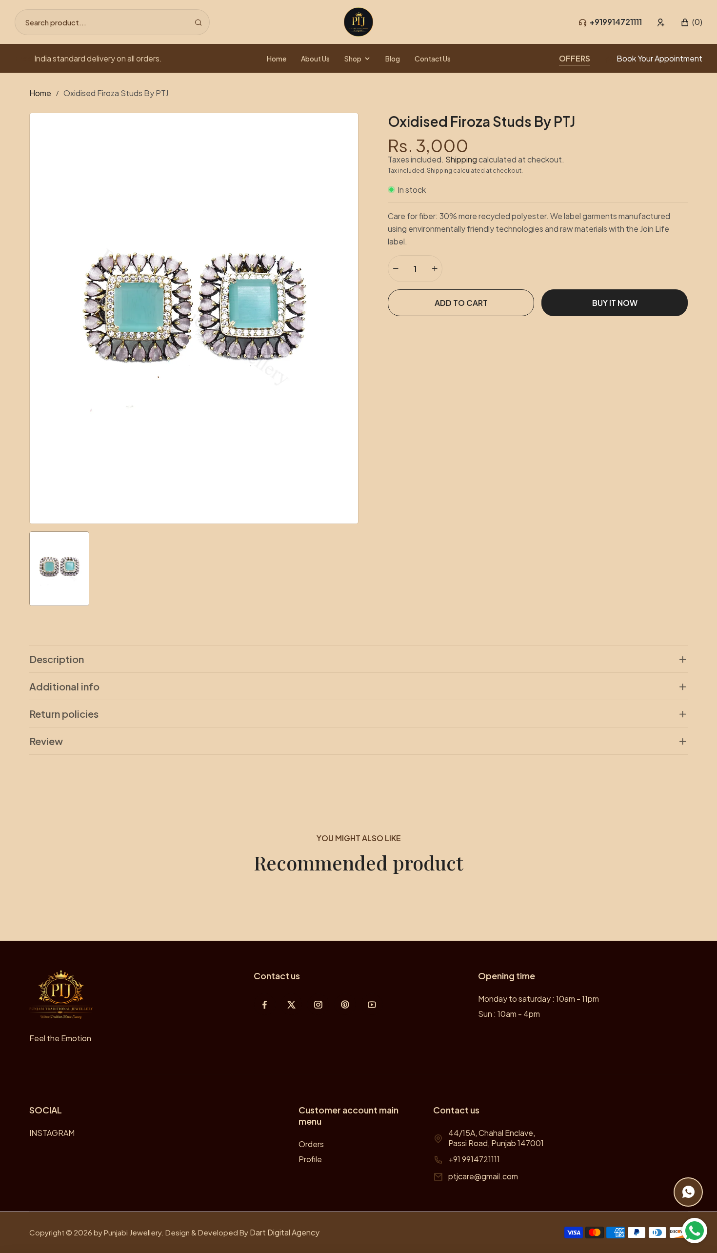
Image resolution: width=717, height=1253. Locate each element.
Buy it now (614, 303)
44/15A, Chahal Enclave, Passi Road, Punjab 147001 (496, 1138)
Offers (574, 58)
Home (40, 93)
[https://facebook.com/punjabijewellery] (265, 1004)
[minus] (395, 269)
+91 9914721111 (474, 1159)
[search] (198, 22)
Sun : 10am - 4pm (509, 1014)
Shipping (461, 159)
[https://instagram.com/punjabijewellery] (318, 1004)
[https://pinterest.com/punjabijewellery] (345, 1004)
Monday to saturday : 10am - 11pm (538, 998)
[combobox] (112, 22)
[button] (691, 22)
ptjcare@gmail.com (483, 1176)
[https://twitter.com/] (291, 1004)
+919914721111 (616, 22)
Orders (311, 1144)
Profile (310, 1159)
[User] (661, 22)
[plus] (434, 269)
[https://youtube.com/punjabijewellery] (372, 1004)
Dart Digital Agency (284, 1232)
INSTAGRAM (52, 1133)
